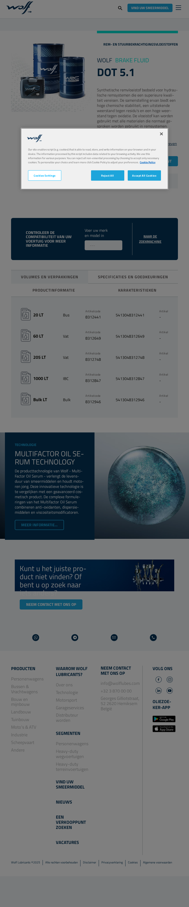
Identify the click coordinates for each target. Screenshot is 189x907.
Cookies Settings (45, 175)
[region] (94, 158)
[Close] (161, 134)
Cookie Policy (148, 162)
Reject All (107, 175)
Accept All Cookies (144, 175)
